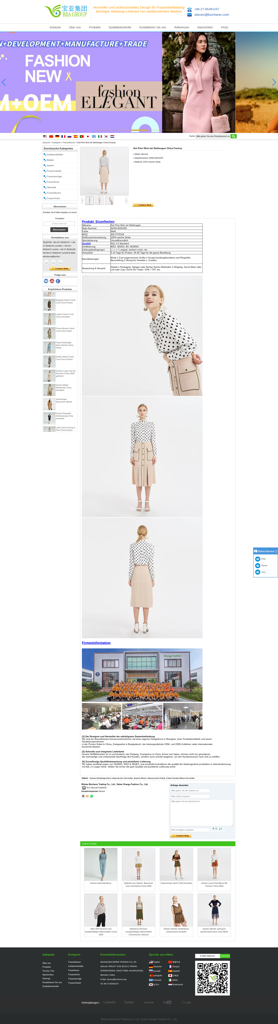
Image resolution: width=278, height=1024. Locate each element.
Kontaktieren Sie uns (152, 27)
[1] (58, 281)
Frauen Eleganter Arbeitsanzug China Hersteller (64, 406)
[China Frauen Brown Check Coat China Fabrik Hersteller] (49, 323)
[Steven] (53, 262)
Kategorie (56, 142)
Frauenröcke (53, 198)
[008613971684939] (91, 796)
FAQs (224, 27)
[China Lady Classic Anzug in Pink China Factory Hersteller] (49, 422)
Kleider (50, 160)
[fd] (168, 1002)
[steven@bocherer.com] (87, 796)
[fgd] (129, 1002)
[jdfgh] (110, 1002)
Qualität (86, 243)
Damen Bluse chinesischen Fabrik (149, 778)
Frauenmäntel (54, 171)
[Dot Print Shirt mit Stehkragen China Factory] (104, 171)
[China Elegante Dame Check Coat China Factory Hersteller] (49, 295)
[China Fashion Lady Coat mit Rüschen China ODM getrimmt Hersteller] (49, 366)
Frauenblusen (69, 142)
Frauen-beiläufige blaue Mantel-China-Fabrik (65, 335)
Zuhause (55, 27)
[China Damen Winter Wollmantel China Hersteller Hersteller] (49, 380)
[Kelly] (60, 262)
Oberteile (51, 187)
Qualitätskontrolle (120, 27)
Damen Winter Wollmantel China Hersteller (63, 378)
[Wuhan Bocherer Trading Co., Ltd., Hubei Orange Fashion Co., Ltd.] (66, 12)
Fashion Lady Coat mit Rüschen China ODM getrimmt (65, 363)
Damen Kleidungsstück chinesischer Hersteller (111, 778)
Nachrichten (205, 27)
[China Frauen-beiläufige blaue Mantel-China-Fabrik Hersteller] (49, 338)
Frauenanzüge (54, 176)
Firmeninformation (96, 643)
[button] (104, 130)
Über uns (75, 27)
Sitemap (46, 978)
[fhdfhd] (187, 1002)
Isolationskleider (55, 154)
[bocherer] (139, 82)
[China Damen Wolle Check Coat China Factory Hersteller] (49, 352)
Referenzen (181, 27)
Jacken (50, 165)
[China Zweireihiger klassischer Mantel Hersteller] (49, 394)
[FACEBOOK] (148, 1002)
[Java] (46, 262)
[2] (52, 281)
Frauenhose (53, 182)
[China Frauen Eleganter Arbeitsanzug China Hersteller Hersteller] (49, 408)
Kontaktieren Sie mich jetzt (60, 269)
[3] (46, 281)
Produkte (95, 27)
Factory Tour (48, 971)
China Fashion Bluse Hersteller (180, 778)
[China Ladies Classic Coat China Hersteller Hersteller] (49, 309)
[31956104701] (83, 796)
